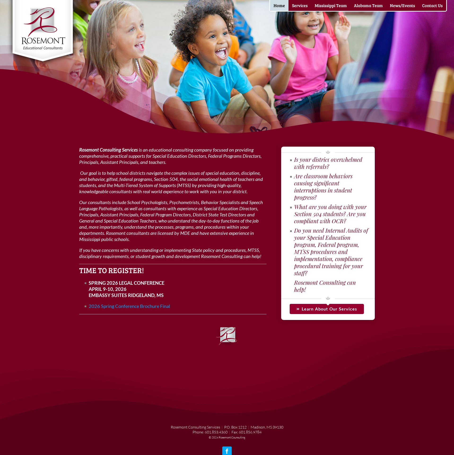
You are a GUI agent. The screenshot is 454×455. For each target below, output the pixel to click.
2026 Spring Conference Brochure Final (129, 306)
